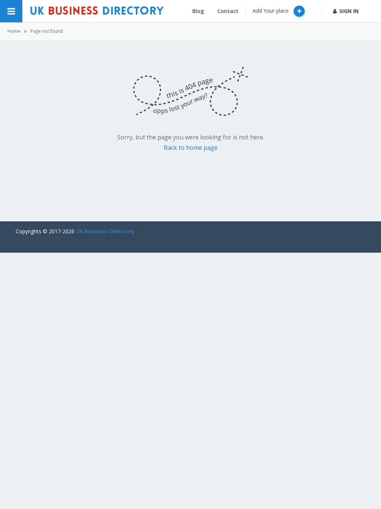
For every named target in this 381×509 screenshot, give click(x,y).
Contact (227, 11)
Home (13, 31)
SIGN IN (349, 11)
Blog (198, 11)
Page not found (47, 31)
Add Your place (271, 10)
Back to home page (191, 147)
